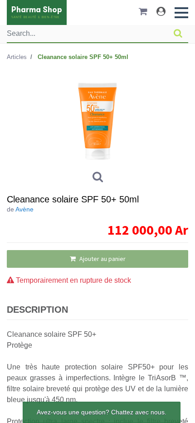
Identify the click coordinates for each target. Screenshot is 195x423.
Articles (17, 57)
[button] (181, 12)
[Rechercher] (178, 33)
